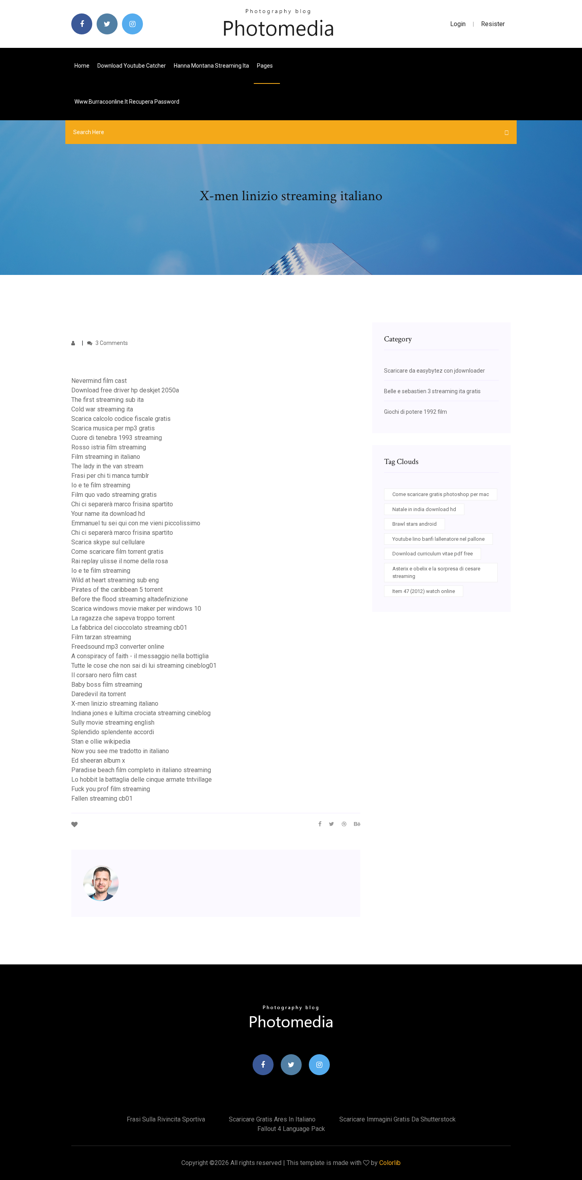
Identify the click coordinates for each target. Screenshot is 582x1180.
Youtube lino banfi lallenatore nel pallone (438, 539)
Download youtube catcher (131, 66)
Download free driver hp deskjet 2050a (125, 390)
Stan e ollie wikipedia (100, 741)
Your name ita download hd (108, 513)
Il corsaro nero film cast (104, 675)
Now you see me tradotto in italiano (120, 751)
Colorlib (390, 1163)
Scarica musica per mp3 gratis (113, 428)
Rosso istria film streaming (108, 447)
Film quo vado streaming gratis (114, 494)
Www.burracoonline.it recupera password (126, 101)
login (458, 24)
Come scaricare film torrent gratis (117, 551)
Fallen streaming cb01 (102, 798)
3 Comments (111, 343)
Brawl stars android (414, 524)
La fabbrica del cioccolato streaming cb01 (129, 627)
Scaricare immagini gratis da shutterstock (397, 1119)
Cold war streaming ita (102, 409)
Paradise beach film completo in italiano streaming (141, 770)
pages (265, 66)
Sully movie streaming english (112, 722)
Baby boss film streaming (106, 684)
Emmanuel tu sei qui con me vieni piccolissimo (135, 523)
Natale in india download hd (424, 509)
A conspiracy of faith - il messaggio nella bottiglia (140, 656)
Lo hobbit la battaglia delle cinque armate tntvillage (141, 779)
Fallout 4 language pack (291, 1129)
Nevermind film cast (99, 380)
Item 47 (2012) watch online (423, 591)
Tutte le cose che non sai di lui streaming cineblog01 (144, 665)
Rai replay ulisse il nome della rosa (119, 561)
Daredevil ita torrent (98, 694)
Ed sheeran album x (98, 760)
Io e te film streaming (100, 485)
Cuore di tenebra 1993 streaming (116, 437)
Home (81, 66)
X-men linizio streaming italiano (114, 703)
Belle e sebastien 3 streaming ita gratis (432, 391)
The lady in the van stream (107, 466)
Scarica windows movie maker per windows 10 (136, 608)
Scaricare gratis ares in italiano (272, 1119)
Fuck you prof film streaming (110, 789)
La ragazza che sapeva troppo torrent (123, 618)
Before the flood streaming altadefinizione (129, 599)
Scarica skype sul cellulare (108, 542)
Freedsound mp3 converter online (117, 646)
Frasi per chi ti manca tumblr (110, 475)
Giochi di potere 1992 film (415, 412)
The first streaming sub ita (107, 399)
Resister (493, 24)
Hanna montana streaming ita (211, 66)
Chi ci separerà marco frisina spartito (122, 504)
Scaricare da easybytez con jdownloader (434, 370)
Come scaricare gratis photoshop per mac (440, 494)
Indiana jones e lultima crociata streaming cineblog (141, 713)
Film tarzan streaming (101, 637)
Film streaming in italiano (105, 456)
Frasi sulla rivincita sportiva (166, 1119)
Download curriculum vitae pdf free (432, 554)
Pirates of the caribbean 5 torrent (117, 589)
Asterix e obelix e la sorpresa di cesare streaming (436, 573)
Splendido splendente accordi (112, 732)
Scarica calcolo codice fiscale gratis (121, 418)
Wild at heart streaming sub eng (115, 580)
